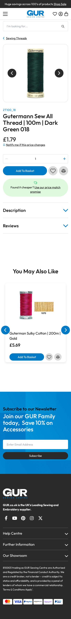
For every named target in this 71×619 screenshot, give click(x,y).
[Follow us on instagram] (32, 518)
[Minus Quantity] (6, 158)
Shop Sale (60, 4)
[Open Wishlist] (55, 14)
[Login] (60, 14)
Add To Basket (25, 171)
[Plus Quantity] (64, 158)
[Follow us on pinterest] (23, 518)
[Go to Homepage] (18, 493)
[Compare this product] (63, 170)
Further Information (19, 544)
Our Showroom (15, 555)
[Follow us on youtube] (14, 518)
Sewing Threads (16, 38)
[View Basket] (66, 14)
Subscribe (35, 456)
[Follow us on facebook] (6, 518)
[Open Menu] (6, 13)
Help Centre (12, 533)
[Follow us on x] (40, 518)
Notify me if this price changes (25, 145)
